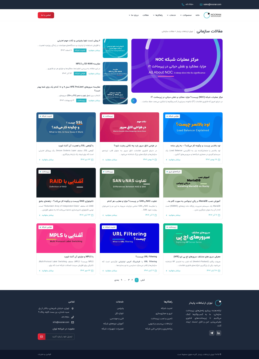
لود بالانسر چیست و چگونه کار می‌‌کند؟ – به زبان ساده (195, 145)
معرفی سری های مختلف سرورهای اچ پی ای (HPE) (197, 256)
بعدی (116, 280)
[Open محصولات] (181, 15)
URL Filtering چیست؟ (146, 256)
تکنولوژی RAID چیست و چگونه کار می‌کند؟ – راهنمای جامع (66, 201)
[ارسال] (41, 336)
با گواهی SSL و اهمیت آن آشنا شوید (75, 145)
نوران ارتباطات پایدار (185, 31)
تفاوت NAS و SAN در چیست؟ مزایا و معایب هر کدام (132, 201)
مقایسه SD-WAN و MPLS (88, 63)
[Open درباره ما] (129, 15)
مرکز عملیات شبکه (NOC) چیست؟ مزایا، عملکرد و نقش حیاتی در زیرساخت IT (187, 97)
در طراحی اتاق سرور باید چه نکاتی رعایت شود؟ (135, 145)
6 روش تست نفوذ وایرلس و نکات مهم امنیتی (78, 40)
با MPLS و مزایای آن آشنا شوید (78, 256)
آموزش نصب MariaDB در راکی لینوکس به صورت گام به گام (194, 201)
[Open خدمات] (168, 15)
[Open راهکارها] (154, 15)
